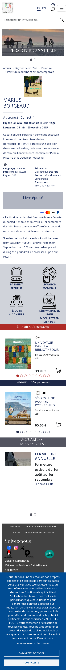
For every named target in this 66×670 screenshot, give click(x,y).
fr (39, 8)
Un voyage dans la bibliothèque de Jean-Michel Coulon (47, 349)
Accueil (7, 68)
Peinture (46, 68)
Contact (16, 532)
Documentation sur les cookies (33, 643)
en (44, 8)
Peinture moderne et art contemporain (30, 72)
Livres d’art (14, 526)
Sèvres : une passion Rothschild (45, 401)
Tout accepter (31, 662)
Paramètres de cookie (31, 653)
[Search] (62, 20)
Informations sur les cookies (39, 532)
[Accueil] (32, 8)
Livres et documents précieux (40, 526)
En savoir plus (44, 484)
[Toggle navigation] (61, 8)
